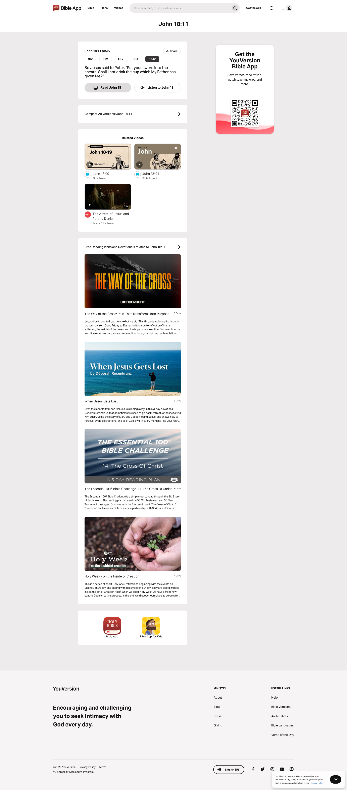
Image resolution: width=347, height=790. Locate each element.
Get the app (253, 7)
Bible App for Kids (151, 636)
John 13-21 (154, 173)
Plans (104, 7)
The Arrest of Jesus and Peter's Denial (111, 216)
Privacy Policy (87, 767)
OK (336, 779)
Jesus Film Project (104, 223)
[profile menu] (286, 8)
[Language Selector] (271, 8)
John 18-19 (105, 173)
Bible (91, 7)
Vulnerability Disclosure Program (73, 771)
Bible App (112, 636)
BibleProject (100, 178)
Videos (118, 7)
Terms (102, 767)
